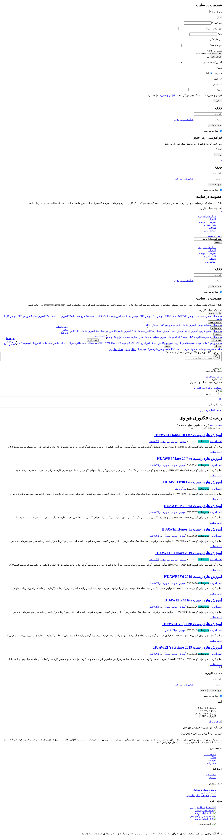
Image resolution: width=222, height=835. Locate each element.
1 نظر (152, 559)
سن (219, 89)
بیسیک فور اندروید (148, 343)
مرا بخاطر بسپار (210, 131)
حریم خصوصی (208, 792)
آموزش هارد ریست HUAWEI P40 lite (193, 600)
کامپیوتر (18, 343)
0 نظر (152, 441)
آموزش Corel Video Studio (81, 331)
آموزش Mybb (38, 316)
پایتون (125, 343)
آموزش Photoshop (140, 331)
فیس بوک (172, 337)
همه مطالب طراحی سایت (208, 316)
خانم (216, 79)
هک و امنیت (110, 337)
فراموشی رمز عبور (183, 119)
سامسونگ (194, 349)
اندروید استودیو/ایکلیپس (192, 343)
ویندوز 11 (141, 349)
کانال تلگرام (210, 225)
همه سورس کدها (213, 343)
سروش (163, 337)
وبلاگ (65, 330)
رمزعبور (217, 23)
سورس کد (216, 340)
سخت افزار (92, 340)
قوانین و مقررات (213, 95)
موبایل (70, 343)
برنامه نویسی (215, 322)
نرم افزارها (216, 328)
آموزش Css (158, 316)
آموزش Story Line (104, 331)
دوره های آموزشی (207, 222)
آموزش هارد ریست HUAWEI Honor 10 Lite (188, 435)
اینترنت (139, 337)
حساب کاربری (116, 349)
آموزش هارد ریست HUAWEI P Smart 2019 (188, 553)
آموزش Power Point (160, 331)
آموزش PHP (146, 316)
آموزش (182, 441)
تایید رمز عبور (214, 28)
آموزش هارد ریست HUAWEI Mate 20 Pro (189, 458)
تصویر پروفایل (214, 50)
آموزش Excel (177, 331)
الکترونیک (36, 343)
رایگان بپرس (130, 349)
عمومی (218, 334)
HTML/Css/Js (111, 343)
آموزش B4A (165, 325)
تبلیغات (212, 227)
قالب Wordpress (94, 316)
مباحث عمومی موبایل (211, 349)
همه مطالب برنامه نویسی (209, 325)
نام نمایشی (216, 45)
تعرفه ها (10, 338)
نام (220, 34)
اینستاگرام (182, 337)
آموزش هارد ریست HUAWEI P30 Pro (193, 506)
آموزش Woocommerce (56, 316)
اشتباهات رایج (123, 337)
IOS (120, 343)
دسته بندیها (99, 335)
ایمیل (219, 17)
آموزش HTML (187, 316)
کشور (218, 62)
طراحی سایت (215, 313)
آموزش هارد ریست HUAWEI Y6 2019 (193, 577)
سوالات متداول (151, 337)
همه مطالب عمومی (212, 337)
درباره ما (10, 341)
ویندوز (167, 346)
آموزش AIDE (152, 325)
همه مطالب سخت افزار (86, 343)
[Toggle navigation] (144, 322)
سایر (216, 84)
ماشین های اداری (50, 343)
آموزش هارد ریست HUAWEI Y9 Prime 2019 (187, 647)
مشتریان (211, 763)
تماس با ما (9, 344)
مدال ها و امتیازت (207, 216)
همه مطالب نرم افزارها (210, 331)
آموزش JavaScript (130, 316)
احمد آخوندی (216, 441)
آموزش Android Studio (184, 325)
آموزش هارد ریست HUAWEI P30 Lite (192, 482)
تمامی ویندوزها (163, 349)
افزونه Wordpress (76, 316)
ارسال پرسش (215, 236)
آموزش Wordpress (112, 316)
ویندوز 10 (151, 349)
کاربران (212, 219)
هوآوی (185, 349)
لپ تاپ (63, 343)
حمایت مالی (210, 230)
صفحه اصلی (62, 327)
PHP (101, 343)
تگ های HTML (172, 316)
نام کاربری (216, 11)
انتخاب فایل (216, 57)
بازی (133, 337)
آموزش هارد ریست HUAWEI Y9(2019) (192, 624)
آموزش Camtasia (122, 331)
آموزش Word (191, 331)
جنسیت (217, 73)
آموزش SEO (24, 316)
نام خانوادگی (215, 39)
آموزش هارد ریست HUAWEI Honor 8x (192, 529)
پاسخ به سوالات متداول (204, 789)
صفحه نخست (215, 425)
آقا (207, 73)
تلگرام (198, 337)
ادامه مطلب (216, 452)
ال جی (178, 349)
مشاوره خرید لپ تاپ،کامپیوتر (201, 795)
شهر (219, 67)
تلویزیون (27, 343)
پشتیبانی (212, 778)
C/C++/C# (133, 343)
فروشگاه (63, 332)
